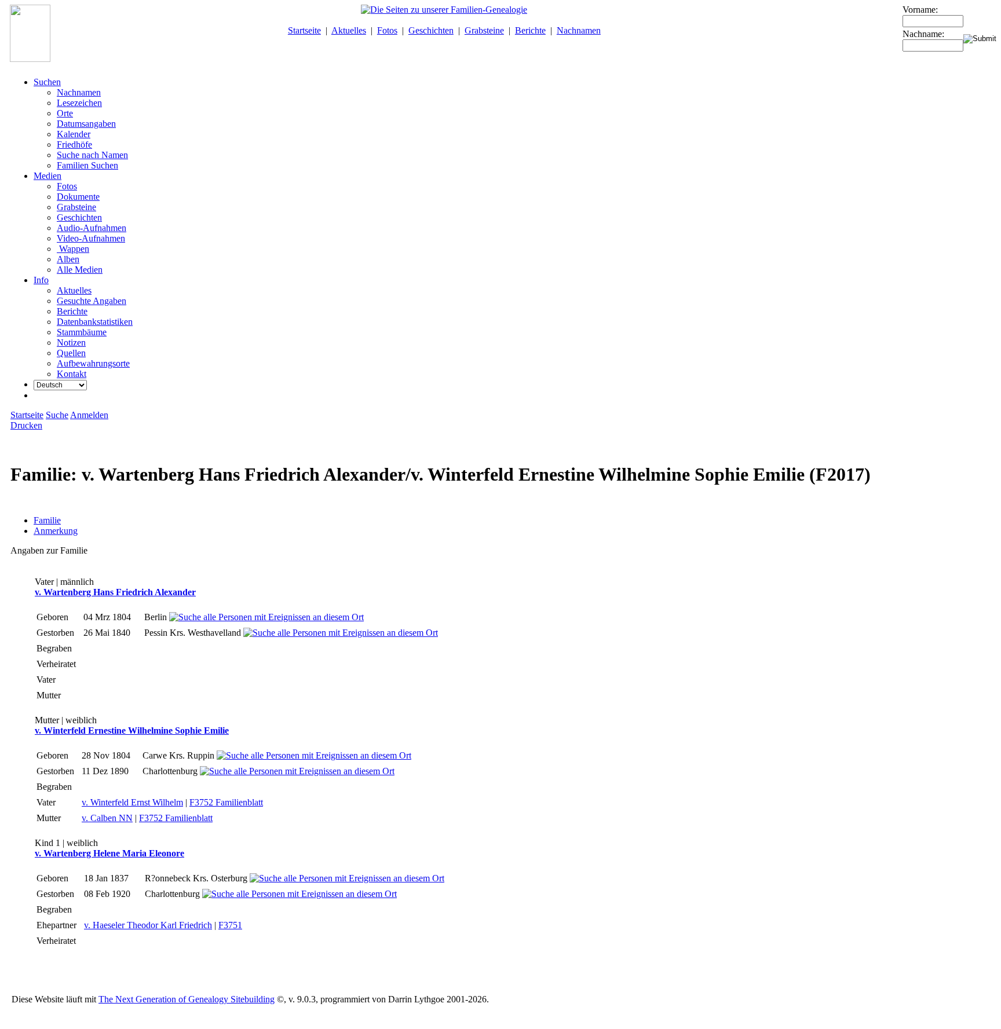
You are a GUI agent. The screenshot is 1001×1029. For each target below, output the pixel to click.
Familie (47, 520)
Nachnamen (579, 30)
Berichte (530, 30)
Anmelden (89, 415)
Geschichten (431, 30)
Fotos (387, 30)
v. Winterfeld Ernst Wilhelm (132, 802)
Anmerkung (56, 531)
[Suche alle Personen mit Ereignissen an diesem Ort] (266, 617)
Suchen (47, 82)
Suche (57, 415)
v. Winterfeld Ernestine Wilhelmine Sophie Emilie (132, 730)
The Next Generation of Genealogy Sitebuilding (186, 999)
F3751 (230, 925)
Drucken (26, 425)
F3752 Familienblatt (226, 802)
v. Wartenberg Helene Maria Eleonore (109, 853)
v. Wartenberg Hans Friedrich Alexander (115, 592)
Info (41, 280)
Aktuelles (348, 30)
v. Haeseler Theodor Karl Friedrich (148, 925)
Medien (47, 176)
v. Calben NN (107, 818)
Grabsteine (484, 30)
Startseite (304, 30)
